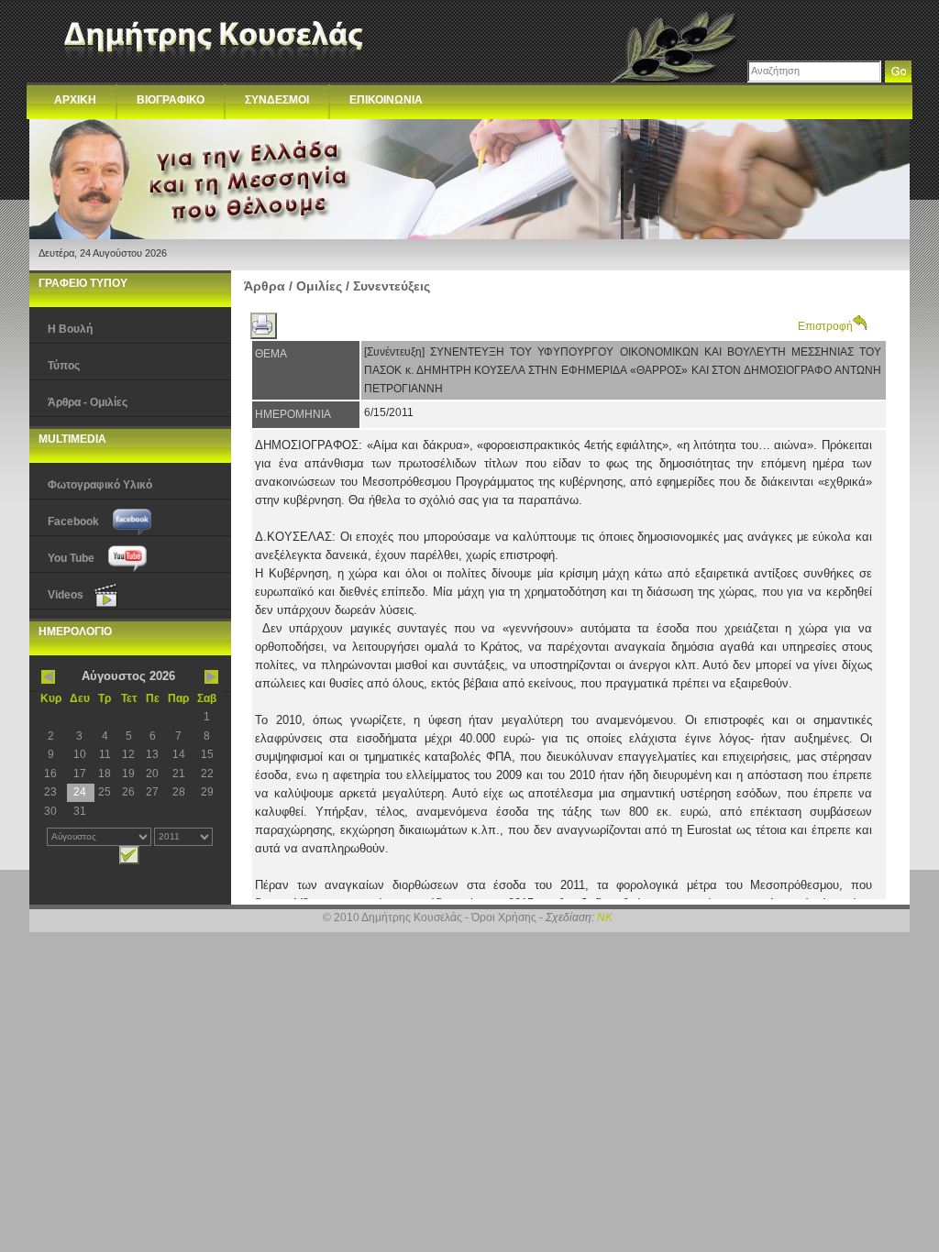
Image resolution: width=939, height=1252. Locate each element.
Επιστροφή (825, 326)
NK (605, 917)
